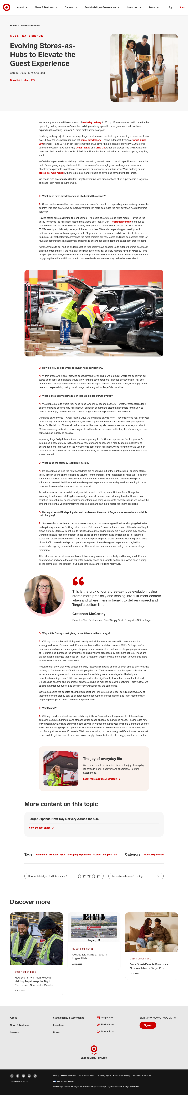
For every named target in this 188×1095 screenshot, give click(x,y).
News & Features (44, 7)
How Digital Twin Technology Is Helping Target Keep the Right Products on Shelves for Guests (34, 981)
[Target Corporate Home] (6, 7)
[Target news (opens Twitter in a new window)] (12, 1076)
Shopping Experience (79, 854)
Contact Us (107, 1031)
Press (151, 7)
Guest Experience (26, 35)
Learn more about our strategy (100, 778)
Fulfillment (41, 854)
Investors (132, 7)
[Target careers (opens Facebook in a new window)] (17, 1076)
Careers (69, 7)
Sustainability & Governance (100, 7)
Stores (97, 854)
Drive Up (100, 147)
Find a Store (107, 1024)
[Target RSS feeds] (35, 1076)
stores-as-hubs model (51, 172)
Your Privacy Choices (65, 1081)
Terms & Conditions (86, 1075)
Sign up (148, 1025)
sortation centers (122, 221)
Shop (182, 7)
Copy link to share (20, 80)
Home (13, 25)
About (20, 7)
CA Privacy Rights (104, 1075)
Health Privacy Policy (121, 1075)
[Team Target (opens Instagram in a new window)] (23, 1076)
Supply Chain (110, 854)
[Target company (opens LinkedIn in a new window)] (29, 1076)
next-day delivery (91, 122)
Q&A (62, 854)
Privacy (56, 1075)
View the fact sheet (39, 827)
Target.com (107, 1017)
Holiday (53, 854)
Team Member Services (141, 1075)
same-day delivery (91, 139)
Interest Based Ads (68, 1075)
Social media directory (19, 1081)
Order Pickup (83, 147)
